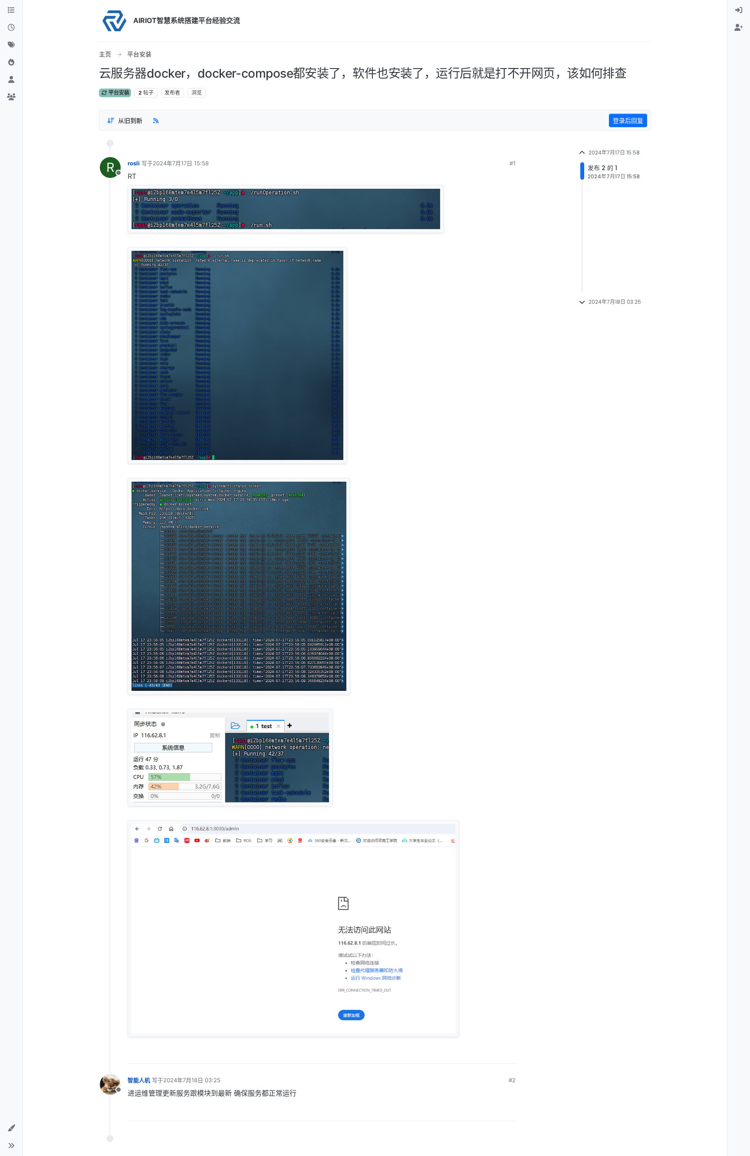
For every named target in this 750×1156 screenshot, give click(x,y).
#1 (513, 163)
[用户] (11, 80)
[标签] (11, 45)
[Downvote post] (508, 1054)
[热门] (11, 62)
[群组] (11, 97)
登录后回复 (628, 120)
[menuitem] (739, 10)
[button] (11, 1128)
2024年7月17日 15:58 (181, 163)
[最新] (11, 28)
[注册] (739, 28)
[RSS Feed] (156, 120)
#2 (512, 1080)
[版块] (11, 10)
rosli (134, 163)
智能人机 (139, 1080)
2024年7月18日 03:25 (191, 1080)
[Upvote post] (479, 1054)
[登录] (739, 10)
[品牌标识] (114, 20)
